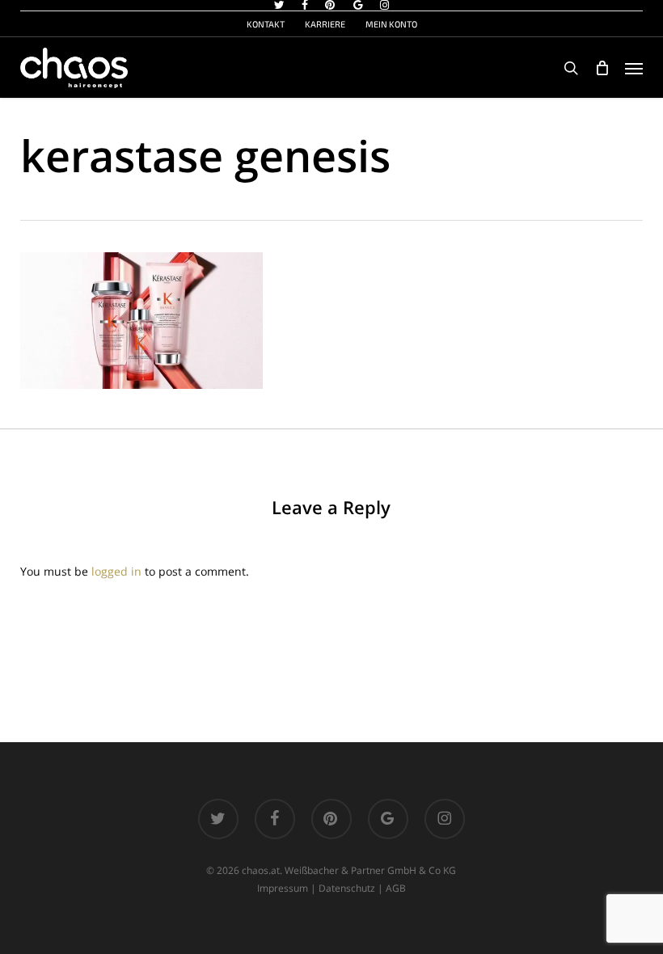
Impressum (282, 888)
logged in (116, 571)
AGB (396, 888)
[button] (634, 68)
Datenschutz (347, 888)
